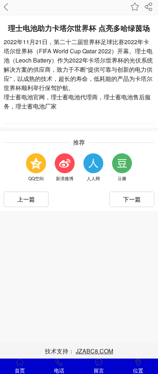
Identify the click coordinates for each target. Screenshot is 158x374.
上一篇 (26, 199)
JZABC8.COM (94, 351)
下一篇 (132, 199)
